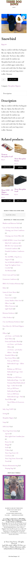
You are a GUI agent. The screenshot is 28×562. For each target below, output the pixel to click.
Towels (7, 461)
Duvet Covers (9, 298)
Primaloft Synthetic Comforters (14, 251)
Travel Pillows (9, 399)
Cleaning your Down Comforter (14, 230)
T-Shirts (7, 450)
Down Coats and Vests (9, 275)
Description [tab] (7, 93)
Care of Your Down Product (11, 228)
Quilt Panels (8, 309)
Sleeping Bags (9, 468)
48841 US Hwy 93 (19, 545)
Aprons (7, 434)
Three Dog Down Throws (12, 458)
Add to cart (12, 79)
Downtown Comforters (10, 279)
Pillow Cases (9, 303)
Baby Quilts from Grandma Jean (14, 436)
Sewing (5, 414)
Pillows (5, 333)
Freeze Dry (8, 442)
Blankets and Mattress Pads (11, 223)
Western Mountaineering (10, 466)
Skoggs (7, 445)
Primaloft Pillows (10, 355)
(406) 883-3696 (7, 545)
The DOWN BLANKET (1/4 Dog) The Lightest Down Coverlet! (13, 265)
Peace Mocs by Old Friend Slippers (13, 326)
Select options (20, 167)
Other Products (7, 317)
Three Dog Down (14, 2)
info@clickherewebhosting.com (14, 549)
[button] (23, 17)
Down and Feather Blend (12, 341)
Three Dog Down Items (10, 431)
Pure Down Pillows (11, 358)
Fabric (4, 288)
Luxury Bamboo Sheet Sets (13, 300)
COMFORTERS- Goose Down (12, 240)
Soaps (4, 422)
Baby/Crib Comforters (12, 243)
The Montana (9, 271)
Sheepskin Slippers (14, 86)
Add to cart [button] (7, 200)
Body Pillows (9, 339)
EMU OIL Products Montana (12, 284)
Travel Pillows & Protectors (15, 402)
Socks (6, 447)
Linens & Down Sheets (9, 292)
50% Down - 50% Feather (12, 336)
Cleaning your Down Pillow (13, 236)
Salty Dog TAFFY (8, 409)
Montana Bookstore (9, 313)
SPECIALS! (6, 427)
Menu (14, 7)
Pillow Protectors (10, 306)
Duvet (7, 295)
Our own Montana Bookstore (12, 322)
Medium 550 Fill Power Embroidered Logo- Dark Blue (15, 372)
